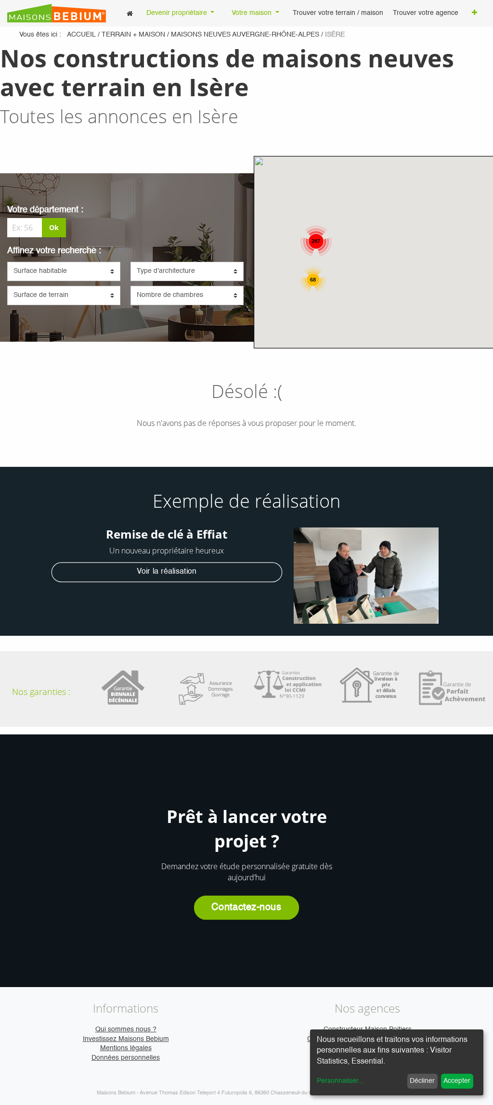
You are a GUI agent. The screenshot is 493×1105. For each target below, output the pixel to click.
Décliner (422, 1081)
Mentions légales (126, 1048)
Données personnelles (125, 1057)
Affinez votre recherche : (54, 250)
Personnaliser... (340, 1081)
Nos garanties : (41, 691)
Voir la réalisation (166, 572)
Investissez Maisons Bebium (126, 1039)
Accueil (81, 34)
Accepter (456, 1081)
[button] (474, 13)
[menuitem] (130, 13)
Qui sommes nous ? (125, 1029)
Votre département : (45, 210)
